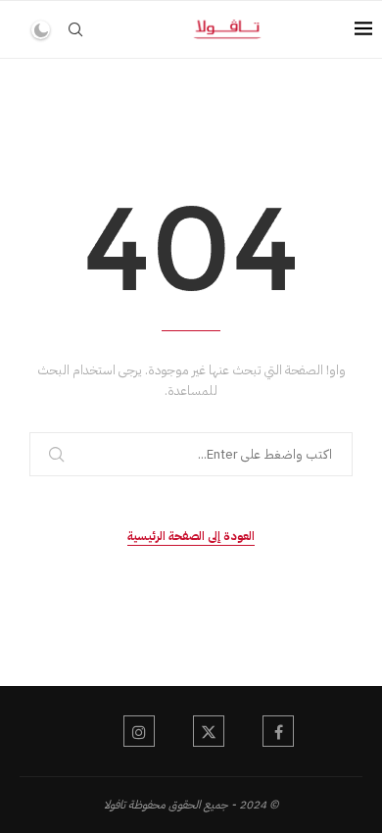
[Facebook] (278, 731)
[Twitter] (208, 731)
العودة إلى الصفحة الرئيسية (191, 536)
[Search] (75, 29)
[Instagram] (139, 731)
